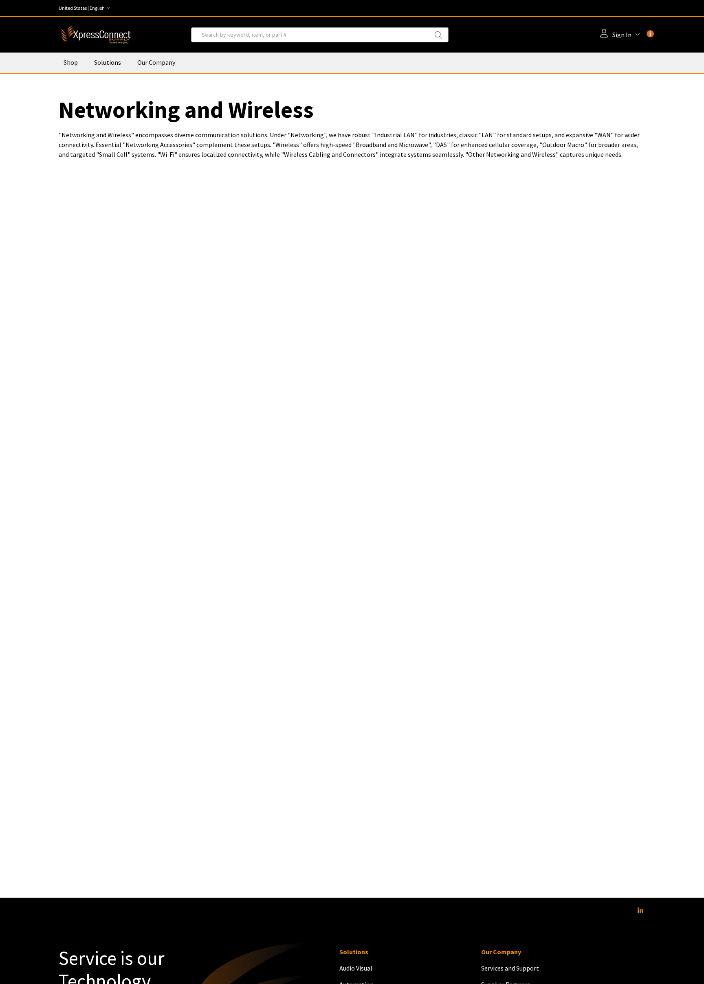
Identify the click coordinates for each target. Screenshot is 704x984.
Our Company (156, 62)
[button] (86, 8)
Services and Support (510, 968)
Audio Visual (355, 968)
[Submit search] (443, 35)
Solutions (107, 62)
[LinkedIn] (640, 911)
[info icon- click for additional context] (650, 33)
